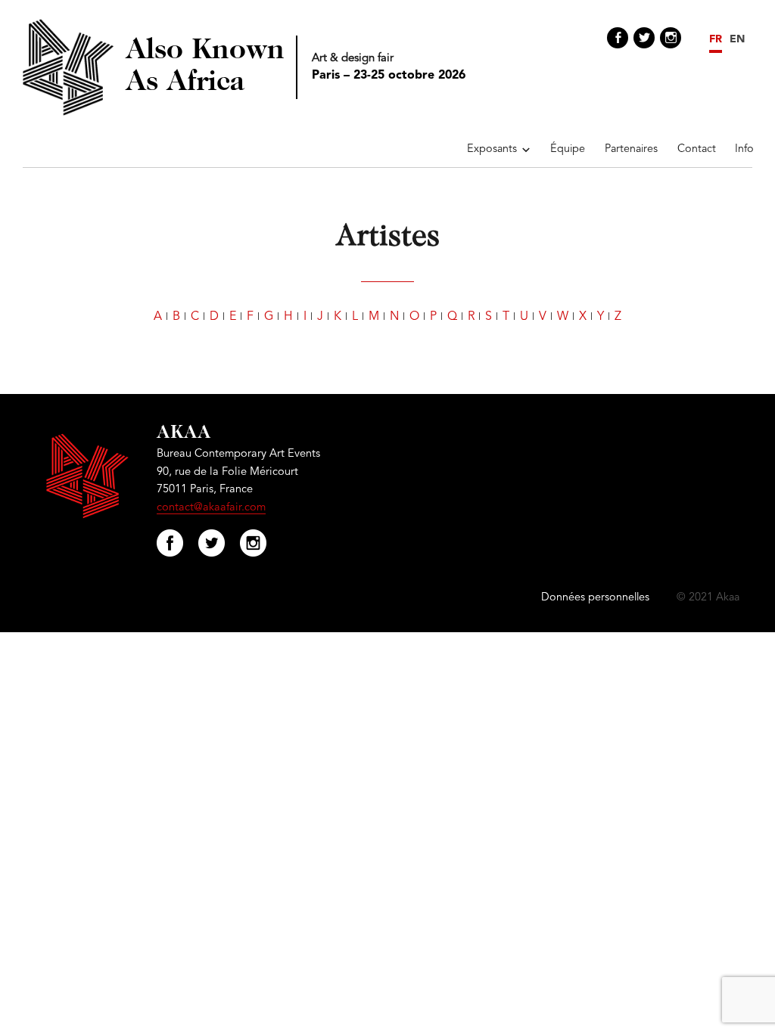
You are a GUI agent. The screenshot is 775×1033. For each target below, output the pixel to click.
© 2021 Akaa (708, 597)
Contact (696, 149)
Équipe (567, 149)
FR (715, 39)
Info (744, 149)
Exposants (492, 149)
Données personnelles (595, 597)
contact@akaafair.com (211, 507)
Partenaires (631, 149)
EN (737, 39)
